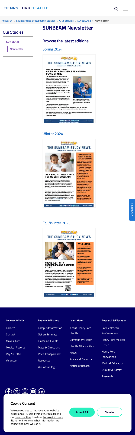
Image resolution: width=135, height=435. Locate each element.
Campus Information (50, 328)
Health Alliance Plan (82, 346)
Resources (44, 360)
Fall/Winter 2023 (56, 223)
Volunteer (12, 360)
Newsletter (16, 49)
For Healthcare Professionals (111, 330)
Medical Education (113, 363)
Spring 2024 (52, 49)
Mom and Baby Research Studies (36, 20)
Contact (10, 334)
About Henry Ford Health (80, 330)
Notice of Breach (80, 365)
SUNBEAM (84, 20)
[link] (36, 8)
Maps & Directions (49, 347)
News (73, 352)
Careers (10, 328)
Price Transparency (49, 354)
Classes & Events (48, 341)
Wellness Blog (46, 367)
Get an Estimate (47, 334)
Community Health (81, 339)
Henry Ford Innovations (109, 354)
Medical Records (15, 347)
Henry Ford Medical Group (113, 342)
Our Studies (66, 20)
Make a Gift (13, 341)
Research (6, 20)
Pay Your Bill (13, 354)
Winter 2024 (53, 133)
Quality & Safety (112, 369)
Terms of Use (23, 417)
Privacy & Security (81, 359)
